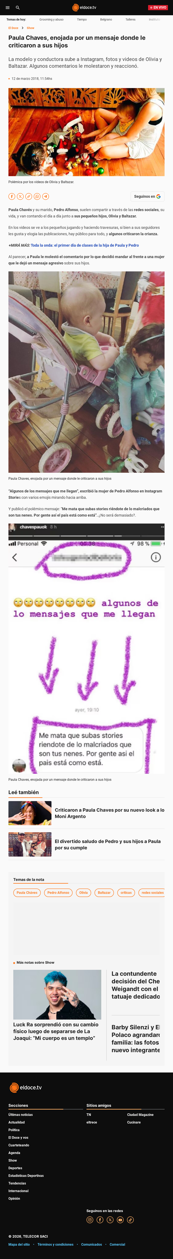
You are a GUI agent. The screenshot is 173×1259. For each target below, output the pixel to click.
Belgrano (106, 19)
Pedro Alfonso (58, 893)
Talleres (130, 19)
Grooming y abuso (51, 19)
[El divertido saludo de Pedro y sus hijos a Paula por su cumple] (29, 844)
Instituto (154, 19)
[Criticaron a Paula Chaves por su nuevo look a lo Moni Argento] (29, 813)
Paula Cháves (27, 893)
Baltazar (104, 893)
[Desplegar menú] (7, 7)
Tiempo (82, 19)
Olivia (83, 893)
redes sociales (153, 893)
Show (30, 28)
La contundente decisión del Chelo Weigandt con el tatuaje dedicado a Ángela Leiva (139, 989)
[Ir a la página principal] (84, 7)
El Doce (13, 28)
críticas (126, 893)
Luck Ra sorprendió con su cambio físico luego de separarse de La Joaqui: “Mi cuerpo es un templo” (56, 1031)
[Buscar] (17, 7)
